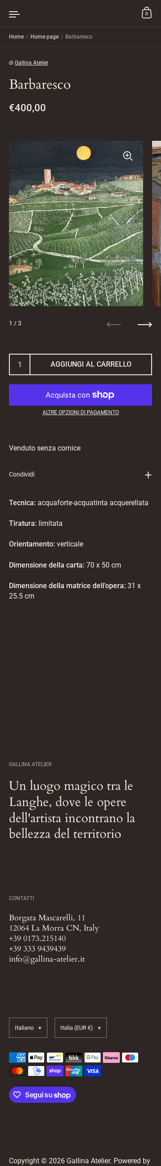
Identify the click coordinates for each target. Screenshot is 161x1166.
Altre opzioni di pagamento (80, 412)
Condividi (21, 474)
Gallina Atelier (31, 63)
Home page (44, 37)
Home (16, 37)
